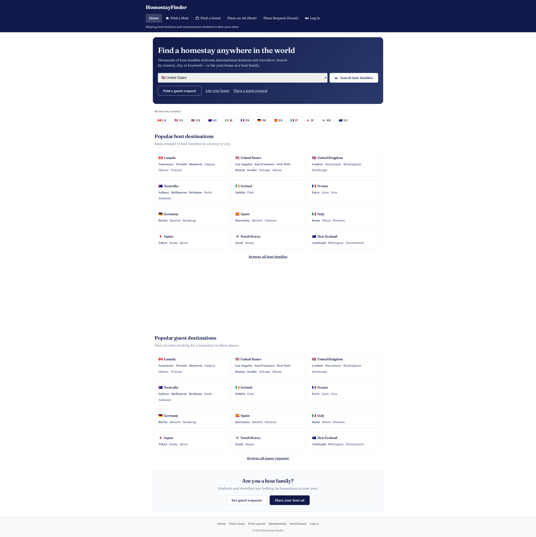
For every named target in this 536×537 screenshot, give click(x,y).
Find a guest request (179, 90)
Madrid (257, 220)
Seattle (252, 170)
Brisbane (195, 192)
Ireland (243, 186)
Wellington (335, 243)
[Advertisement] (268, 299)
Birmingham (352, 164)
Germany (168, 214)
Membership (277, 524)
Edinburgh (319, 170)
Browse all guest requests (268, 458)
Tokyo (162, 243)
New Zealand (324, 236)
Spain (242, 214)
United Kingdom (327, 158)
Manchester (333, 164)
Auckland (319, 243)
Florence (339, 220)
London (317, 164)
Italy (318, 214)
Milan (326, 220)
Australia (168, 186)
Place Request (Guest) (280, 18)
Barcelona (242, 220)
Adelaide (164, 198)
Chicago (264, 170)
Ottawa (163, 170)
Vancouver (166, 164)
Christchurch (354, 243)
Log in (315, 18)
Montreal (195, 164)
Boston (240, 170)
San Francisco (264, 164)
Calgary (209, 164)
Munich (175, 220)
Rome (316, 220)
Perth (208, 192)
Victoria (176, 170)
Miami (277, 170)
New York (283, 164)
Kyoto (184, 243)
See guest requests (247, 500)
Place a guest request (250, 90)
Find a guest (256, 524)
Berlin (163, 220)
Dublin (240, 192)
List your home (217, 90)
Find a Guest (211, 18)
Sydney (163, 192)
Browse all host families (268, 256)
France (320, 186)
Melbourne (179, 192)
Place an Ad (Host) (242, 18)
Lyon (325, 192)
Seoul (239, 243)
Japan (165, 236)
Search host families (356, 77)
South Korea (247, 236)
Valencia (270, 220)
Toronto (181, 164)
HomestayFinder (166, 7)
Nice (334, 192)
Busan (249, 243)
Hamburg (189, 220)
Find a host (237, 524)
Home (154, 18)
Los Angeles (244, 164)
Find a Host (179, 18)
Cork (250, 192)
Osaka (173, 243)
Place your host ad (289, 500)
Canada (166, 158)
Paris (316, 192)
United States (248, 158)
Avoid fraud (298, 524)
